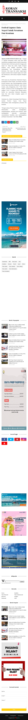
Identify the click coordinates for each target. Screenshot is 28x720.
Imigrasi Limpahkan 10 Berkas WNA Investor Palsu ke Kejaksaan (17, 146)
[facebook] (9, 1)
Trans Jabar (4, 266)
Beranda (3, 23)
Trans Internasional (18, 594)
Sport (19, 264)
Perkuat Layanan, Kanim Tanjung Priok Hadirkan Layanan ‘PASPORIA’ (17, 334)
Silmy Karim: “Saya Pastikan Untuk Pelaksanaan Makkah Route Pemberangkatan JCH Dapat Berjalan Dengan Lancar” (17, 327)
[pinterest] (17, 439)
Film (20, 261)
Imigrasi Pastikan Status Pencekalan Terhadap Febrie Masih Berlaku (17, 140)
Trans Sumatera (5, 271)
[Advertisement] (14, 285)
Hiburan (9, 264)
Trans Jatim (4, 268)
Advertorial (4, 261)
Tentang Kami (13, 715)
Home (3, 593)
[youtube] (18, 1)
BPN (9, 261)
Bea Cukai (14, 261)
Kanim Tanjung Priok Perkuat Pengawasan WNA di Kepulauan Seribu (17, 153)
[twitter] (12, 1)
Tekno (23, 264)
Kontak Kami (20, 715)
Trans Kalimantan (13, 268)
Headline (4, 264)
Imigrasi (16, 596)
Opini (15, 598)
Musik (14, 264)
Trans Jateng (19, 266)
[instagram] (15, 1)
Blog (18, 717)
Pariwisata (4, 598)
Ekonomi (4, 596)
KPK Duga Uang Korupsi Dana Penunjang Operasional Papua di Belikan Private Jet (16, 361)
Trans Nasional (5, 594)
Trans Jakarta (12, 266)
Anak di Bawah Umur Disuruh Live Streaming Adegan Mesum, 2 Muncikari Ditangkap (16, 348)
